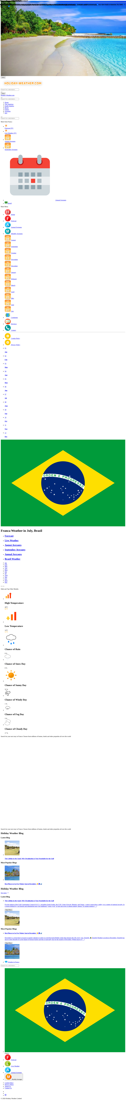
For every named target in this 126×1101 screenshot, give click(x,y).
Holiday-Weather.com (7, 95)
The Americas (9, 104)
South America (9, 106)
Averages (8, 111)
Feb (6, 565)
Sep (6, 577)
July (6, 113)
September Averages (15, 549)
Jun (6, 572)
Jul (5, 573)
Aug (6, 575)
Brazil (6, 108)
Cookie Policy (9, 1083)
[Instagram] (65, 1095)
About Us (8, 1086)
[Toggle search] (1, 97)
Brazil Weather (12, 559)
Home (7, 102)
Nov (6, 580)
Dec (6, 582)
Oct (6, 579)
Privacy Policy (9, 1084)
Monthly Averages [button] (17, 234)
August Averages (13, 545)
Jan (6, 563)
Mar (6, 566)
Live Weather (12, 540)
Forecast (9, 536)
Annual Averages (13, 554)
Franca (7, 109)
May (6, 570)
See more (4, 893)
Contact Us (8, 1088)
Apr (6, 568)
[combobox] (10, 90)
